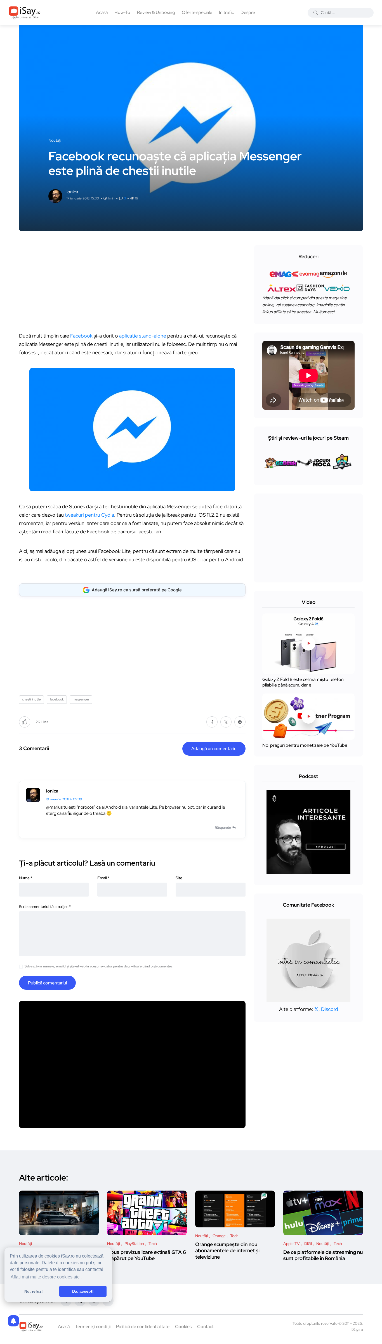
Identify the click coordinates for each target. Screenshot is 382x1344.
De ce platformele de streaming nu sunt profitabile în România (323, 1255)
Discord (329, 1009)
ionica (52, 791)
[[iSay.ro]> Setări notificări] (13, 1321)
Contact (205, 1326)
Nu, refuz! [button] (33, 1291)
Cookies (183, 1326)
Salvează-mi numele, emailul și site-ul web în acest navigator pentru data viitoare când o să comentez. (99, 966)
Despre (247, 12)
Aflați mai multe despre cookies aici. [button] (46, 1277)
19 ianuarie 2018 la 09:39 (64, 799)
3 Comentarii (34, 748)
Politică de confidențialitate (142, 1326)
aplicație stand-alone (142, 336)
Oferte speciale (197, 12)
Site (179, 877)
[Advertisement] (133, 284)
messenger (81, 699)
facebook (57, 699)
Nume (25, 877)
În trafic (226, 12)
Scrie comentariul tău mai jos (45, 906)
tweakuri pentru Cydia (89, 515)
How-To (122, 12)
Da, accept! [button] (83, 1291)
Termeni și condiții (92, 1326)
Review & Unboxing (156, 12)
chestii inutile (31, 699)
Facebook (81, 336)
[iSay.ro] (24, 13)
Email (103, 877)
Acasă (102, 12)
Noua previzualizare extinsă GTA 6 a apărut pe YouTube (146, 1255)
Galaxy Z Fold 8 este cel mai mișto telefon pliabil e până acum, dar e (303, 682)
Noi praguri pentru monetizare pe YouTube (304, 745)
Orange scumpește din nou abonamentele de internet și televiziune (227, 1250)
